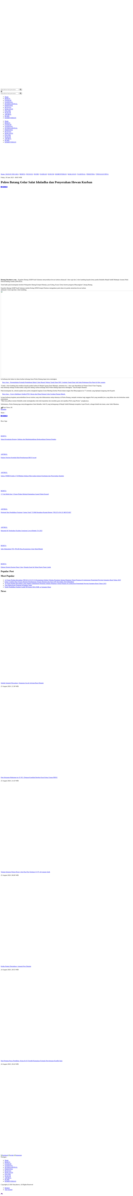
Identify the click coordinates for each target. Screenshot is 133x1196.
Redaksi (7, 1188)
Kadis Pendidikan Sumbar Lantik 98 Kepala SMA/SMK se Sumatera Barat (28, 587)
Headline (3, 409)
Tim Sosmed (8, 1189)
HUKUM (8, 112)
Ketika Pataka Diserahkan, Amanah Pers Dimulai (16, 966)
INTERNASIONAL (11, 104)
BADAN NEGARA (12, 174)
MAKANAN (9, 109)
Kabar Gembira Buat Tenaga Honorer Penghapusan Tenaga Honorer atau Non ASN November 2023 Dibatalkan (39, 582)
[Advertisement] (66, 158)
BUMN (7, 116)
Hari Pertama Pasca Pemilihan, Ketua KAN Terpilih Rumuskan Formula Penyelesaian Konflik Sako (31, 1061)
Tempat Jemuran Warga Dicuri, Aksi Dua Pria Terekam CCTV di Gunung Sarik (25, 872)
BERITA (7, 98)
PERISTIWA (9, 105)
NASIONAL (9, 102)
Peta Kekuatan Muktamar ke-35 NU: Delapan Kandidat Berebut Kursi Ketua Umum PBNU (29, 777)
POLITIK (8, 111)
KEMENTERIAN (10, 118)
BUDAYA (8, 107)
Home (6, 97)
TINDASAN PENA (102, 174)
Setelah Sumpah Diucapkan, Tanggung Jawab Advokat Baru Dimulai (22, 683)
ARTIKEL (8, 114)
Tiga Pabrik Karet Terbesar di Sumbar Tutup (18, 585)
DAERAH (8, 100)
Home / (3, 174)
